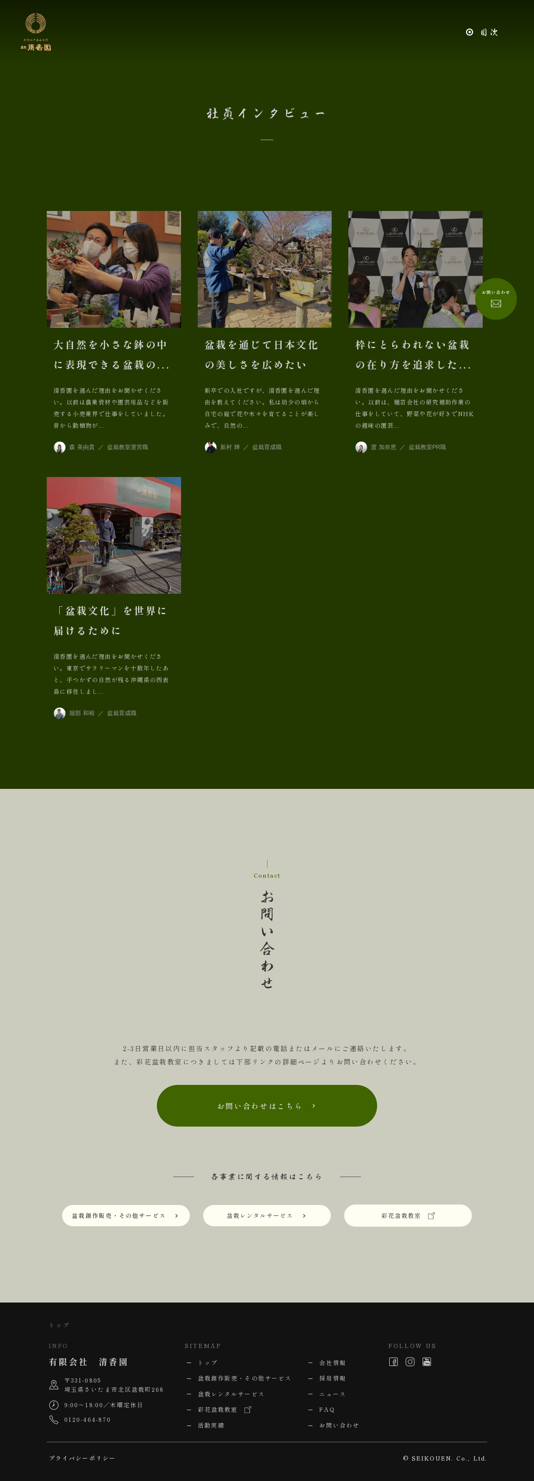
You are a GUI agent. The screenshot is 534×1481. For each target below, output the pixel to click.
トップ (59, 1325)
